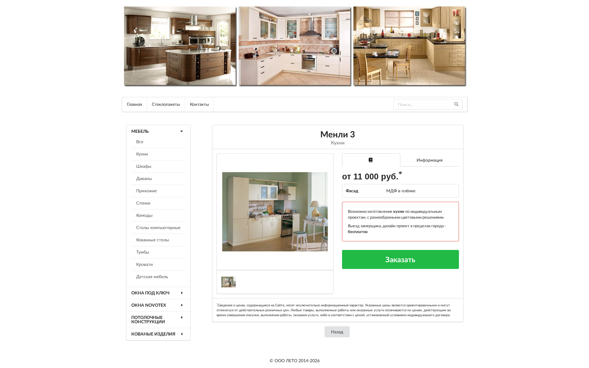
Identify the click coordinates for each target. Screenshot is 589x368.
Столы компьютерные (158, 227)
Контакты (199, 104)
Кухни (142, 153)
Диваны (144, 178)
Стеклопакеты (166, 104)
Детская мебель (152, 276)
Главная (134, 104)
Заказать (400, 259)
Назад (337, 331)
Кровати (144, 264)
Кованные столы (152, 239)
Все (139, 141)
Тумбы (142, 252)
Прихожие (146, 190)
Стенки (143, 202)
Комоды (144, 215)
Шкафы (143, 166)
